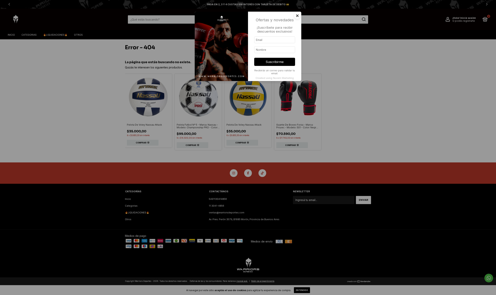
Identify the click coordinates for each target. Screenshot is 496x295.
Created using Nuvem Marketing (275, 78)
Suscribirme (275, 62)
